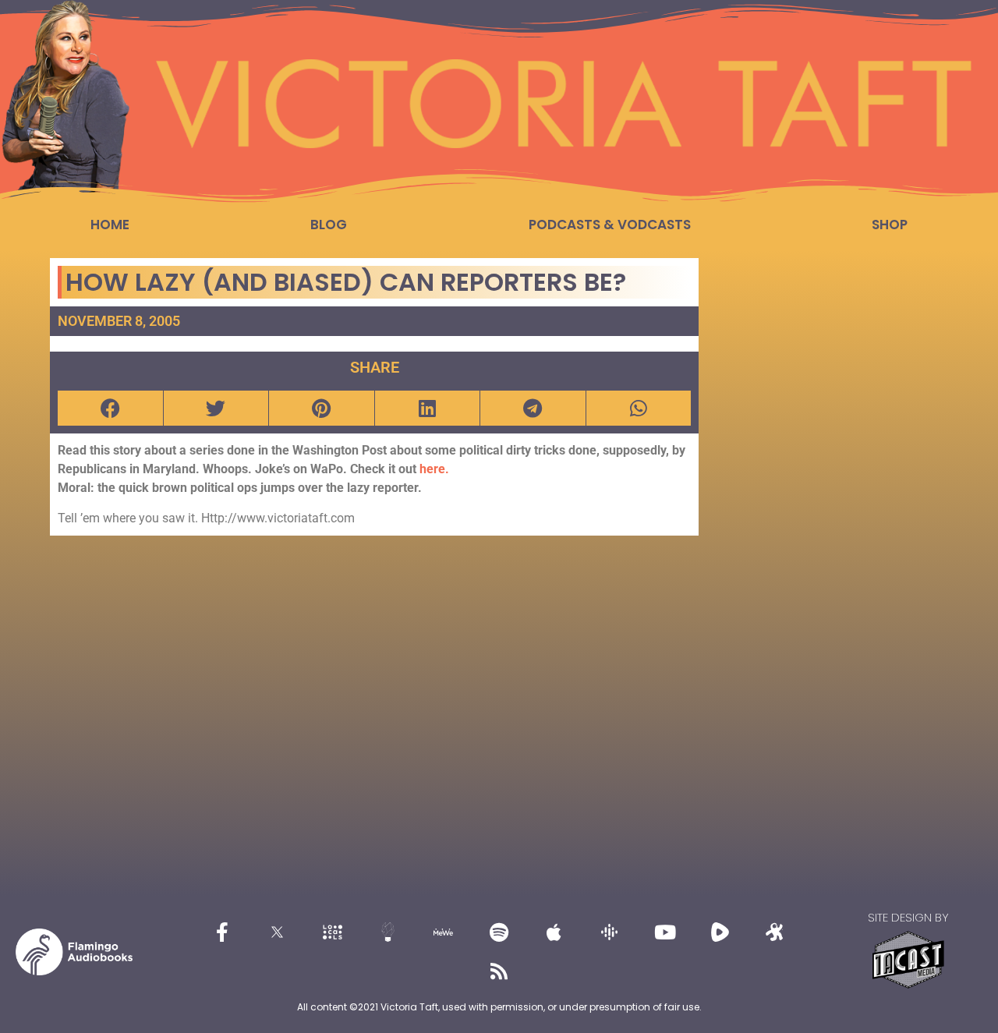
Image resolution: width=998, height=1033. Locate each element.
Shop (890, 224)
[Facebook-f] (222, 932)
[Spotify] (499, 932)
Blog (328, 224)
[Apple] (554, 932)
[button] (110, 408)
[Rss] (499, 971)
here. (434, 469)
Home (109, 224)
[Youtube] (665, 932)
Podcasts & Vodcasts (610, 224)
